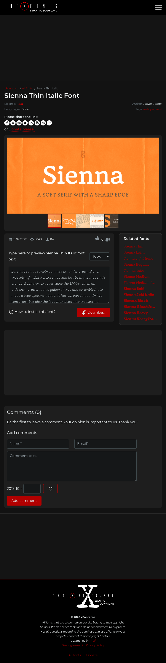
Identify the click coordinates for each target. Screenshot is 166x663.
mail (93, 640)
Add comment (24, 501)
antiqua (149, 109)
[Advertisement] (83, 48)
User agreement (72, 645)
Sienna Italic (134, 270)
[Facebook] (7, 122)
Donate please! (22, 129)
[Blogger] (37, 122)
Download (96, 312)
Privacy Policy (95, 645)
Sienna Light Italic (138, 258)
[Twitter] (25, 122)
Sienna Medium (137, 276)
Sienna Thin (133, 246)
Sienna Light (134, 252)
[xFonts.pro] (31, 7)
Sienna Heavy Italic (140, 319)
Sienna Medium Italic (140, 283)
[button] (155, 175)
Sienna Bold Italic (139, 295)
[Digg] (19, 122)
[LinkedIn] (31, 122)
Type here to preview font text (47, 256)
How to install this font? (35, 312)
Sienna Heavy (136, 313)
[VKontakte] (43, 122)
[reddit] (13, 122)
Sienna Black (136, 301)
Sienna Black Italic (140, 307)
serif (159, 109)
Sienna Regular (136, 264)
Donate (91, 655)
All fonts (75, 655)
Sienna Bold (134, 289)
